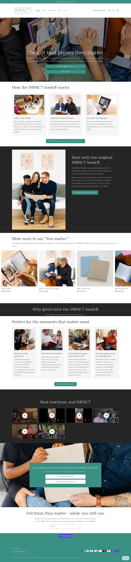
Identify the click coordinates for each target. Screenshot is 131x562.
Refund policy (46, 557)
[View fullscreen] (35, 420)
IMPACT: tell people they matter (24, 557)
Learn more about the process (65, 481)
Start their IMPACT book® (65, 384)
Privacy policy (55, 557)
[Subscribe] (79, 526)
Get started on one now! (65, 476)
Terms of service (65, 557)
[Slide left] (62, 299)
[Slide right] (69, 299)
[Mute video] (31, 420)
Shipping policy (74, 557)
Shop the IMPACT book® (65, 66)
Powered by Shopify (37, 557)
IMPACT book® (6, 289)
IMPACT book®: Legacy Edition (49, 289)
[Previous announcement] (13, 1)
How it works (65, 71)
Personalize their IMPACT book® (85, 192)
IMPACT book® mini (83, 289)
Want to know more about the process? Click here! (65, 141)
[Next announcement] (118, 1)
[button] (44, 10)
